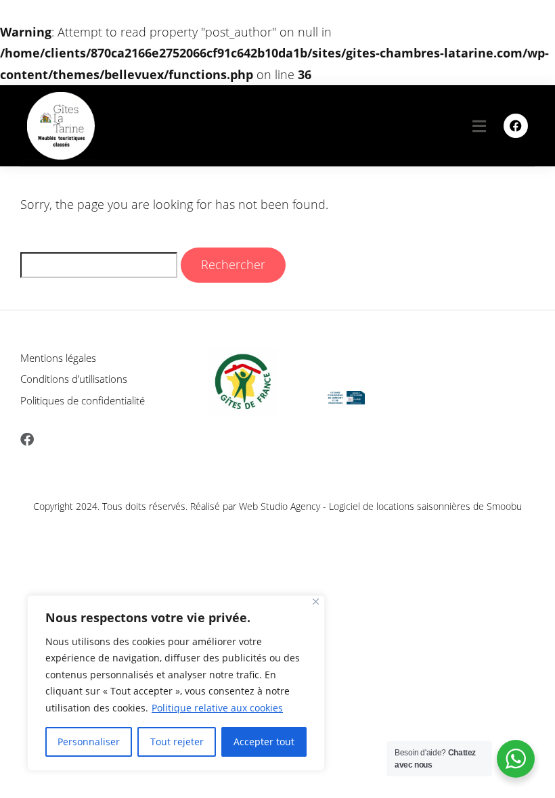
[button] (479, 125)
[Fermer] (316, 601)
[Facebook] (516, 126)
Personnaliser (89, 741)
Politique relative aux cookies (217, 707)
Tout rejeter (177, 741)
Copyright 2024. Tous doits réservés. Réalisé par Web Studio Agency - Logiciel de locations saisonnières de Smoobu (277, 506)
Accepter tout (264, 741)
